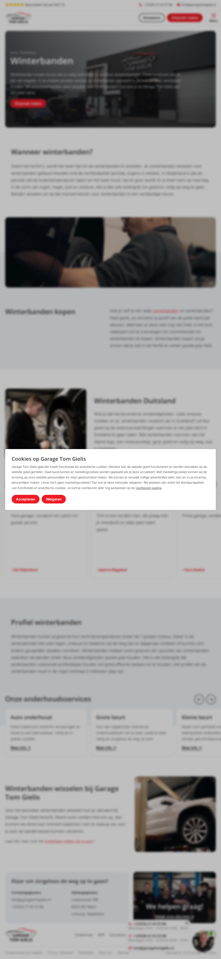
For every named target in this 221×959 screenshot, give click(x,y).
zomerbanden (166, 310)
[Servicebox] (203, 941)
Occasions (152, 18)
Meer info (18, 747)
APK (101, 935)
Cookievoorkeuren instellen (24, 952)
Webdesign (86, 952)
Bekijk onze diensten (172, 916)
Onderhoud (84, 935)
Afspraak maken (184, 18)
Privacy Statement (60, 952)
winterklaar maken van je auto (68, 841)
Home (13, 52)
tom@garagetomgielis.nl (31, 899)
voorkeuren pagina (148, 488)
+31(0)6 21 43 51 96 (27, 907)
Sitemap (123, 952)
